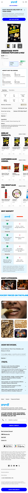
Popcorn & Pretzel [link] (15, 399)
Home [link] (2, 399)
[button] (26, 2)
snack (5, 370)
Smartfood (6, 51)
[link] (14, 2)
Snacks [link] (7, 399)
